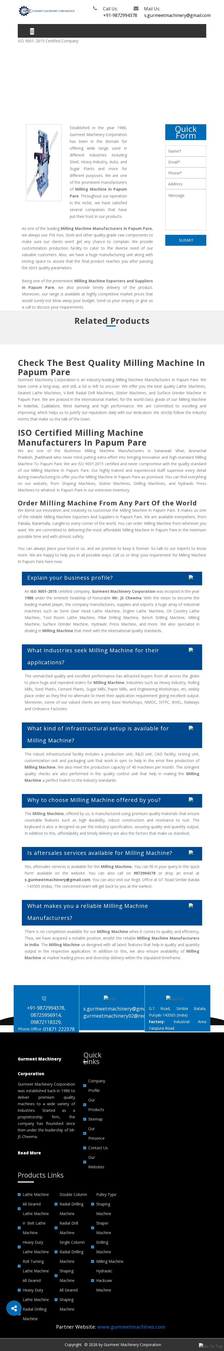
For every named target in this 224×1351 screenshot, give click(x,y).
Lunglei (58, 523)
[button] (14, 1308)
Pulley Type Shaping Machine (106, 1204)
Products (86, 88)
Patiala (24, 523)
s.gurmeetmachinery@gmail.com (162, 15)
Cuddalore (51, 405)
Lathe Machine (36, 1194)
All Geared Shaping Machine (69, 1299)
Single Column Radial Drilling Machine (72, 1252)
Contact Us (98, 1147)
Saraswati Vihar (169, 450)
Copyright (73, 1344)
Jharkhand (43, 457)
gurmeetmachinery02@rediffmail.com (127, 1015)
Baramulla (41, 523)
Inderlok (30, 405)
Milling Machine (109, 1261)
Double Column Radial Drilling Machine (73, 1204)
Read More (29, 1153)
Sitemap (95, 1119)
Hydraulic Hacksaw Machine (104, 1280)
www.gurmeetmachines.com (131, 1326)
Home (67, 88)
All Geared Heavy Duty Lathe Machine (36, 1290)
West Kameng (76, 405)
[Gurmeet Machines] (46, 10)
